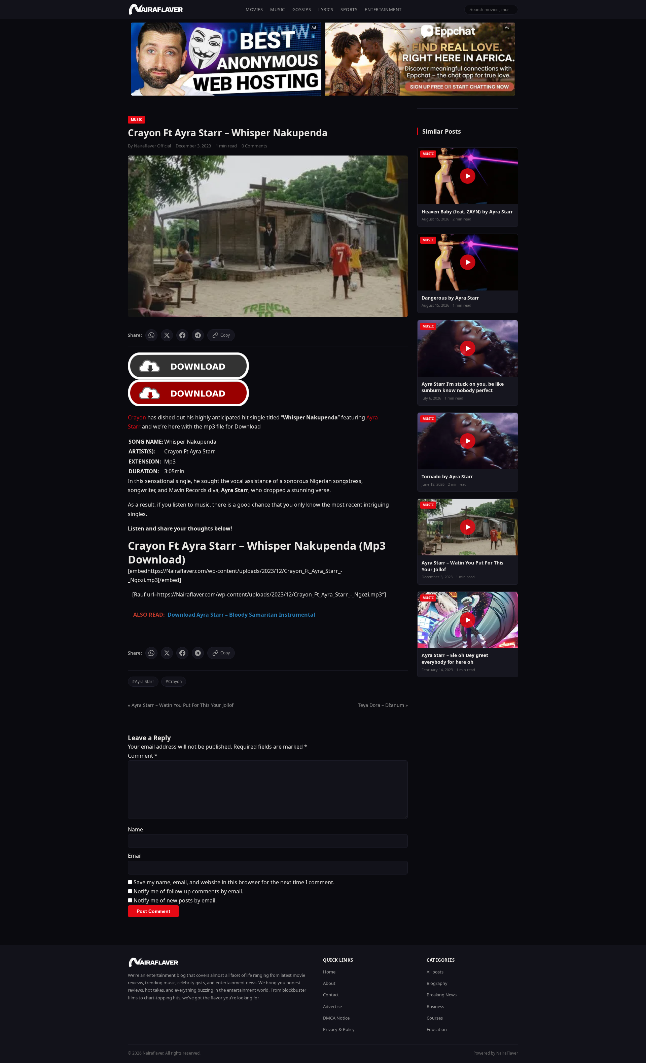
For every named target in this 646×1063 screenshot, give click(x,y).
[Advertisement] (420, 59)
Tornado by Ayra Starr (447, 476)
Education (437, 1029)
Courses (435, 1018)
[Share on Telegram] (198, 335)
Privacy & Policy (339, 1029)
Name (135, 829)
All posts (435, 972)
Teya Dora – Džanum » (383, 705)
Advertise (332, 1006)
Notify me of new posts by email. (175, 900)
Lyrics (325, 9)
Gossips (301, 9)
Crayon (137, 417)
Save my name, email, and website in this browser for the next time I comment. (234, 882)
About (329, 983)
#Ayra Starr (143, 681)
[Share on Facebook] (182, 335)
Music (277, 9)
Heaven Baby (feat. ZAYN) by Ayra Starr (467, 211)
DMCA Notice (336, 1018)
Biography (437, 983)
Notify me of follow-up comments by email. (188, 891)
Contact (331, 995)
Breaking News (442, 995)
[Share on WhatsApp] (151, 335)
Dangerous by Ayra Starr (450, 298)
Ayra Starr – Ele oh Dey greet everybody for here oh (455, 658)
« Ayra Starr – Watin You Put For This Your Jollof (181, 705)
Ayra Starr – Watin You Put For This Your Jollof (462, 566)
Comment (142, 755)
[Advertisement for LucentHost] (226, 59)
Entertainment (383, 9)
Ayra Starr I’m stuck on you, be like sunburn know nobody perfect (463, 387)
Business (435, 1006)
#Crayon (174, 681)
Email (135, 855)
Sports (348, 9)
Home (329, 972)
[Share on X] (167, 335)
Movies (254, 9)
